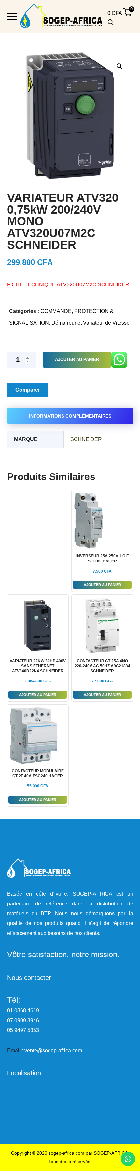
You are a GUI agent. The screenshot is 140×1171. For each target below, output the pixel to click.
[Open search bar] (110, 22)
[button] (119, 66)
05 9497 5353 (23, 1030)
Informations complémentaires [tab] (70, 416)
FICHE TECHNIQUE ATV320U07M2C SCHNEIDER (68, 284)
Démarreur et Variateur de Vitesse (90, 323)
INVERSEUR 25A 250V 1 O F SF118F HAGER (102, 558)
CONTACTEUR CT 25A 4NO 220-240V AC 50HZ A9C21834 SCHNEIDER (102, 666)
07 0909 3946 (23, 1020)
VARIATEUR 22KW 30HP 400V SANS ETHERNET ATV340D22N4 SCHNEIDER (38, 666)
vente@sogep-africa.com (53, 1050)
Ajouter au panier (77, 359)
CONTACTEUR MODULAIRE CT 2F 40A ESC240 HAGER (38, 774)
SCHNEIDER (86, 439)
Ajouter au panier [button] (102, 585)
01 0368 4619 (23, 1010)
